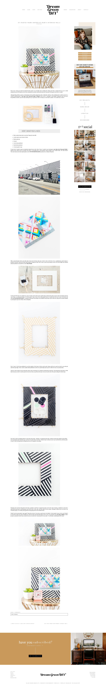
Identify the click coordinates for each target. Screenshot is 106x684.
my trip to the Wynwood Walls (60, 149)
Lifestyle (84, 113)
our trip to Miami (60, 514)
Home (23, 9)
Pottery (40, 9)
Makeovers (72, 9)
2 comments (15, 612)
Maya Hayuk (29, 263)
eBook (65, 9)
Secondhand (84, 120)
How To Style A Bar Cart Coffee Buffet (23, 623)
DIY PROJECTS (85, 100)
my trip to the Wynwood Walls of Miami (31, 96)
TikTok (93, 677)
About (79, 9)
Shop (34, 9)
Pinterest (92, 673)
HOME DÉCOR (84, 106)
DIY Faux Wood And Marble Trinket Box (56, 623)
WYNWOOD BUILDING (35, 151)
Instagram (92, 672)
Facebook (92, 674)
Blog (29, 9)
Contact (86, 9)
